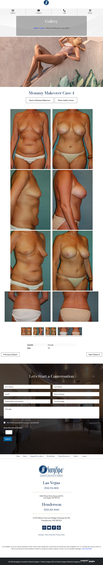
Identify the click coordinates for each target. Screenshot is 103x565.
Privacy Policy (60, 535)
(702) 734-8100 (51, 488)
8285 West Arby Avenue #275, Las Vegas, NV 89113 (51, 497)
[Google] (59, 528)
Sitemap (40, 535)
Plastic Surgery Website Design (67, 562)
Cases (42, 28)
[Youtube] (49, 528)
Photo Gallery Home (66, 100)
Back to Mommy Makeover (39, 100)
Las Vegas (51, 483)
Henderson (51, 504)
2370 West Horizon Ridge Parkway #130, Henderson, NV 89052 (51, 519)
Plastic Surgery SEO (48, 562)
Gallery (75, 456)
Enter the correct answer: (14, 428)
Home (36, 28)
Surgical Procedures (36, 456)
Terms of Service (50, 535)
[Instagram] (44, 528)
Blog (17, 456)
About (25, 456)
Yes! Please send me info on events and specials (23, 422)
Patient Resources (64, 456)
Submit (7, 439)
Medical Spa (51, 456)
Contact (84, 456)
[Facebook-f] (54, 528)
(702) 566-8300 (51, 510)
